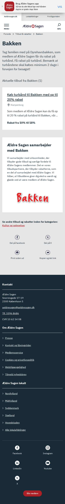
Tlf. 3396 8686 (10, 313)
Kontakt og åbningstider (18, 345)
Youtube (48, 468)
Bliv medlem (32, 493)
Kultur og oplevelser (13, 225)
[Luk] (2, 6)
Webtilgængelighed (15, 367)
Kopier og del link (48, 258)
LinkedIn (17, 468)
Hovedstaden (12, 422)
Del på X (48, 243)
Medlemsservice (14, 352)
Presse (9, 338)
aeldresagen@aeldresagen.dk (18, 307)
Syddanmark (12, 408)
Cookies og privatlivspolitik (19, 359)
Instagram (48, 453)
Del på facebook (17, 243)
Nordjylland (11, 393)
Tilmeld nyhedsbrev (15, 374)
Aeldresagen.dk (10, 16)
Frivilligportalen (53, 16)
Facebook (17, 453)
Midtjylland (11, 400)
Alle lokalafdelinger (15, 429)
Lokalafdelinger (32, 16)
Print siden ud (17, 258)
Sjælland (10, 415)
